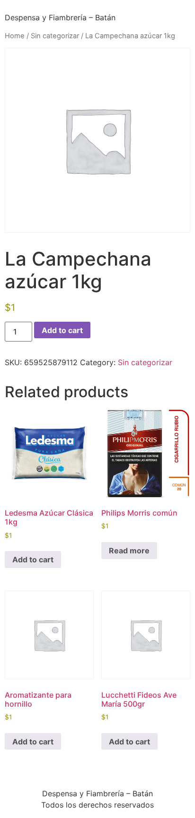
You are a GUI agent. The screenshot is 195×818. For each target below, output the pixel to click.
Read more (129, 550)
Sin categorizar (55, 36)
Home (15, 36)
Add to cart (62, 330)
